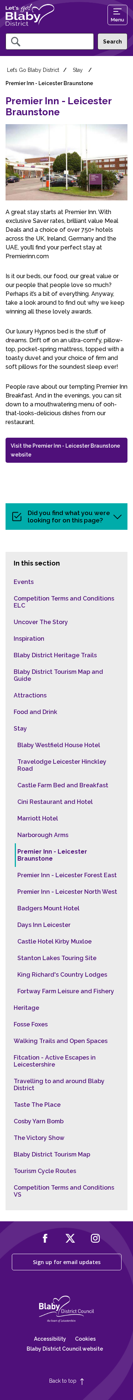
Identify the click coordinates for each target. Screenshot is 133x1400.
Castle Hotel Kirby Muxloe (54, 941)
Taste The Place (37, 1104)
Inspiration (29, 638)
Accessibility (50, 1339)
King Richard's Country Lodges (62, 974)
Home (30, 15)
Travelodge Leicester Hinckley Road (61, 765)
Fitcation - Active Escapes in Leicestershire (55, 1061)
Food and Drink (35, 711)
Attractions (30, 695)
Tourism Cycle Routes (45, 1171)
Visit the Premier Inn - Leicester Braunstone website (65, 450)
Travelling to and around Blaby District (59, 1085)
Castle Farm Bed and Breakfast (62, 785)
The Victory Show (39, 1137)
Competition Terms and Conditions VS (64, 1191)
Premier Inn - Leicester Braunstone (52, 855)
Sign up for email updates (66, 1262)
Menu (117, 19)
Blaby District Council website (65, 1349)
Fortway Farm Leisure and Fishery (65, 991)
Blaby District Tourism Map (52, 1154)
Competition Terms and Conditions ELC (64, 602)
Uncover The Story (41, 622)
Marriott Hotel (37, 818)
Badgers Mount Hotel (48, 908)
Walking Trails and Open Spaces (61, 1040)
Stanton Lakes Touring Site (56, 958)
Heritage (26, 1007)
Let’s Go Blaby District (33, 70)
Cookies (85, 1339)
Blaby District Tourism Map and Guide (58, 675)
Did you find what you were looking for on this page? (69, 516)
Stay (78, 70)
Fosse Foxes (31, 1024)
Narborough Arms (42, 835)
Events (24, 581)
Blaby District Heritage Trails (55, 655)
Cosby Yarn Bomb (39, 1121)
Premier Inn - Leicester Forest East (67, 875)
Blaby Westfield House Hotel (58, 745)
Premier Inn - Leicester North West (67, 891)
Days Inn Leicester (44, 924)
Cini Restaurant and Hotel (55, 801)
